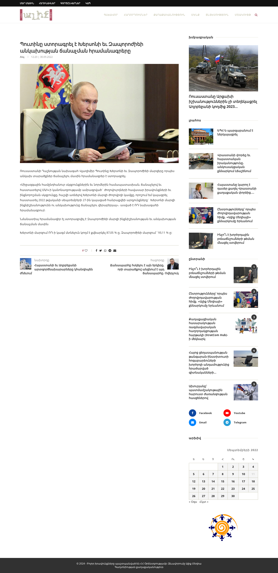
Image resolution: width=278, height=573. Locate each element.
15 (222, 481)
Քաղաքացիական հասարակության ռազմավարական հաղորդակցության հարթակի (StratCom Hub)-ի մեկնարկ (208, 329)
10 (243, 474)
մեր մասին (27, 3)
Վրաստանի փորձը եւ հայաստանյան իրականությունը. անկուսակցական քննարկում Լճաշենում (234, 163)
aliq (22, 57)
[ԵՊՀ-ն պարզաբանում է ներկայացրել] (201, 136)
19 (193, 489)
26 (193, 496)
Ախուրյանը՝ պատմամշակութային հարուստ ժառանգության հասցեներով (208, 392)
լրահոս (195, 120)
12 (193, 481)
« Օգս (193, 502)
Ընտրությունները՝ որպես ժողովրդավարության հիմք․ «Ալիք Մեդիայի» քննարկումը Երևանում (236, 215)
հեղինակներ (47, 3)
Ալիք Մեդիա (193, 563)
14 (213, 481)
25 (253, 489)
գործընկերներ (70, 3)
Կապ (88, 3)
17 (243, 481)
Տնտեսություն (217, 14)
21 (213, 489)
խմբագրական (201, 37)
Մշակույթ (243, 14)
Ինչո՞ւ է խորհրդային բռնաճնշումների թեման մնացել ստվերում (235, 238)
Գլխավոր (111, 14)
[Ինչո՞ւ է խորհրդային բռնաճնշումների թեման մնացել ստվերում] (201, 241)
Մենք (195, 14)
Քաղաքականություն (169, 14)
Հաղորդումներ (136, 14)
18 (253, 481)
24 (243, 489)
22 (222, 489)
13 (203, 481)
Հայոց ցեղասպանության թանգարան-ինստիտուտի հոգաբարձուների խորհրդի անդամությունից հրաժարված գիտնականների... (209, 362)
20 (203, 489)
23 (233, 489)
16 (233, 481)
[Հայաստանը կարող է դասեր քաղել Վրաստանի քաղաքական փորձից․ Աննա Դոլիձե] (201, 191)
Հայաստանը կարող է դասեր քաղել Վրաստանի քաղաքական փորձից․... (236, 188)
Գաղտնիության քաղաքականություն (139, 567)
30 (233, 496)
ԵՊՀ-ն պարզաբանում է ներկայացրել (235, 132)
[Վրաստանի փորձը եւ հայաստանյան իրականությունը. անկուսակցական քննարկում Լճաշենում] (201, 161)
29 (222, 496)
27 (203, 496)
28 (213, 496)
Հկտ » (203, 502)
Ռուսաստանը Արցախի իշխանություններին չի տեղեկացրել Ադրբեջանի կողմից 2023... (223, 101)
